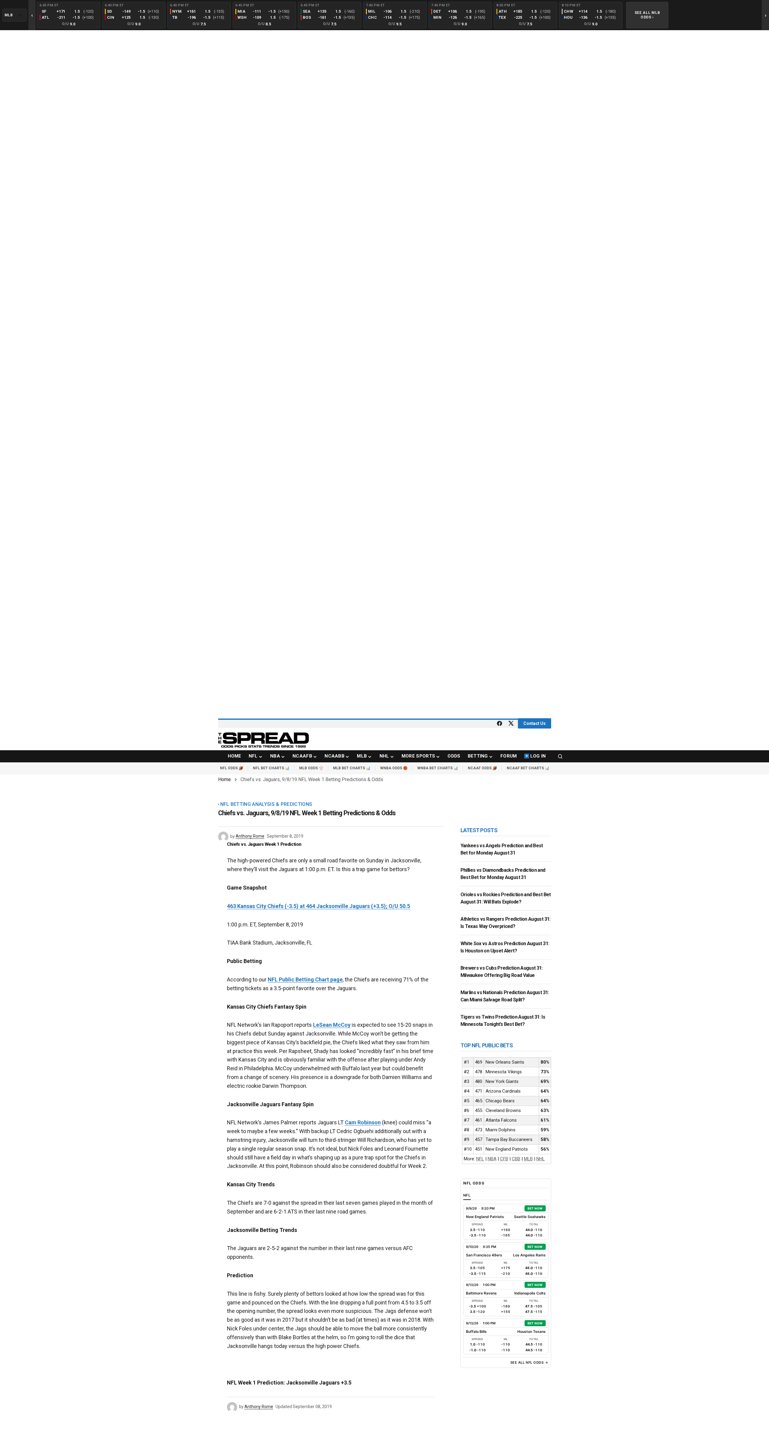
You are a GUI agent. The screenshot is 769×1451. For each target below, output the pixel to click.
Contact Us (534, 723)
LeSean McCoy (332, 1025)
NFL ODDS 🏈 (231, 768)
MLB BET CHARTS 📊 (351, 768)
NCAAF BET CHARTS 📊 (528, 768)
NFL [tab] (467, 1195)
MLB (528, 1159)
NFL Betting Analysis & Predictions (266, 804)
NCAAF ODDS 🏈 (482, 768)
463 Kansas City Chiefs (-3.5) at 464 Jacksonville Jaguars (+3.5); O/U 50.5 (318, 906)
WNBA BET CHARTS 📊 (437, 768)
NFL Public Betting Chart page (305, 979)
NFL (480, 1159)
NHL (540, 1159)
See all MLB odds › (647, 15)
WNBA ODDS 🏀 (394, 768)
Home (224, 779)
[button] (560, 756)
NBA (492, 1159)
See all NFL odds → (529, 1362)
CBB (516, 1159)
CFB (504, 1159)
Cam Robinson (363, 1122)
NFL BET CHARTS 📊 (271, 768)
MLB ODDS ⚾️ (311, 768)
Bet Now (535, 1208)
